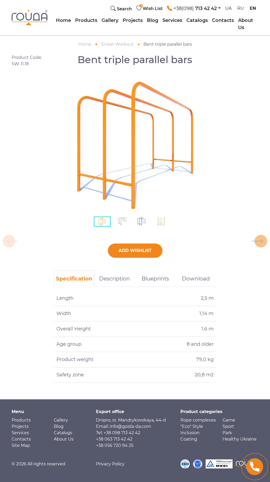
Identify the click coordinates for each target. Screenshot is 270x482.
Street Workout (117, 44)
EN (253, 8)
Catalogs (197, 20)
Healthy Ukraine (240, 439)
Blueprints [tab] (155, 278)
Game (229, 420)
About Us (245, 23)
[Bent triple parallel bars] (135, 142)
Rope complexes (198, 420)
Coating (188, 439)
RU (240, 8)
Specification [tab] (74, 278)
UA (228, 8)
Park (227, 432)
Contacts (223, 20)
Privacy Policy (110, 463)
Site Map (21, 445)
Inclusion (190, 432)
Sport (228, 426)
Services (172, 20)
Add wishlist (135, 250)
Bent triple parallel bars (167, 44)
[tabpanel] (135, 337)
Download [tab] (196, 278)
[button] (194, 7)
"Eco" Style (191, 426)
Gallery (110, 20)
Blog (152, 20)
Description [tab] (114, 278)
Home (63, 20)
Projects (133, 20)
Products (86, 20)
